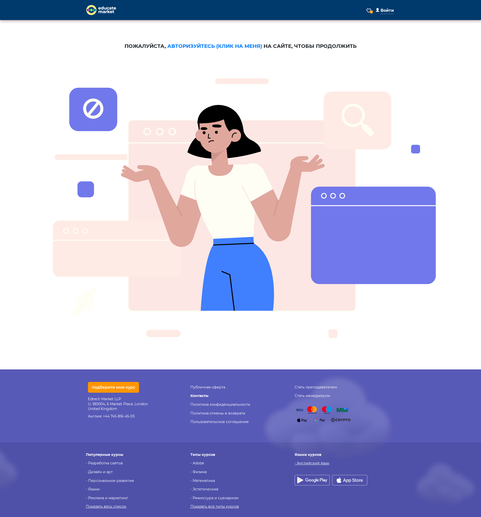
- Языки (93, 489)
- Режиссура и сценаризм (214, 498)
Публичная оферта (207, 387)
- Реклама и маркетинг (107, 498)
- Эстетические (204, 489)
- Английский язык (312, 463)
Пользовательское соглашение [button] (219, 422)
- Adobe (197, 463)
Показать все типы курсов (214, 506)
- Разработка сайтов (104, 463)
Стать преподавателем (316, 387)
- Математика (202, 480)
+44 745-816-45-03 (119, 416)
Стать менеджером (312, 395)
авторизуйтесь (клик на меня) (214, 46)
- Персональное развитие (110, 480)
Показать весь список (106, 506)
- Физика (198, 472)
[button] (385, 10)
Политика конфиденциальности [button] (220, 404)
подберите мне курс (113, 387)
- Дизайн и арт (99, 472)
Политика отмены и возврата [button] (217, 413)
